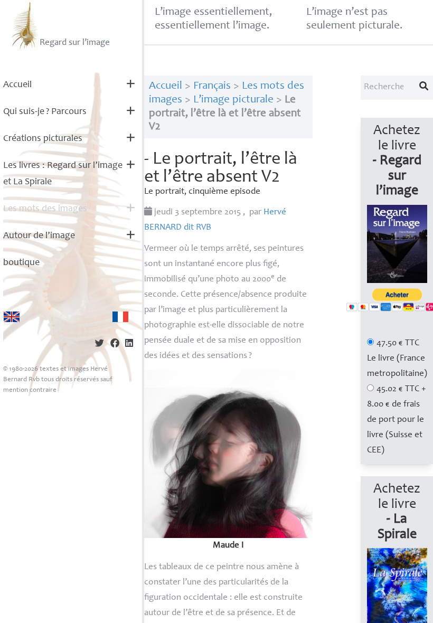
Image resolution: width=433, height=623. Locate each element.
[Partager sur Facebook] (114, 344)
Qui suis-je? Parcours (45, 112)
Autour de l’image (39, 236)
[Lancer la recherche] (424, 87)
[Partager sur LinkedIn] (129, 344)
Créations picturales (42, 139)
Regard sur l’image (75, 43)
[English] (11, 316)
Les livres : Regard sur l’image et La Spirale (63, 174)
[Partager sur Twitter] (99, 344)
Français (212, 86)
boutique (21, 263)
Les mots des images (45, 209)
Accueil (17, 85)
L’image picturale (233, 100)
